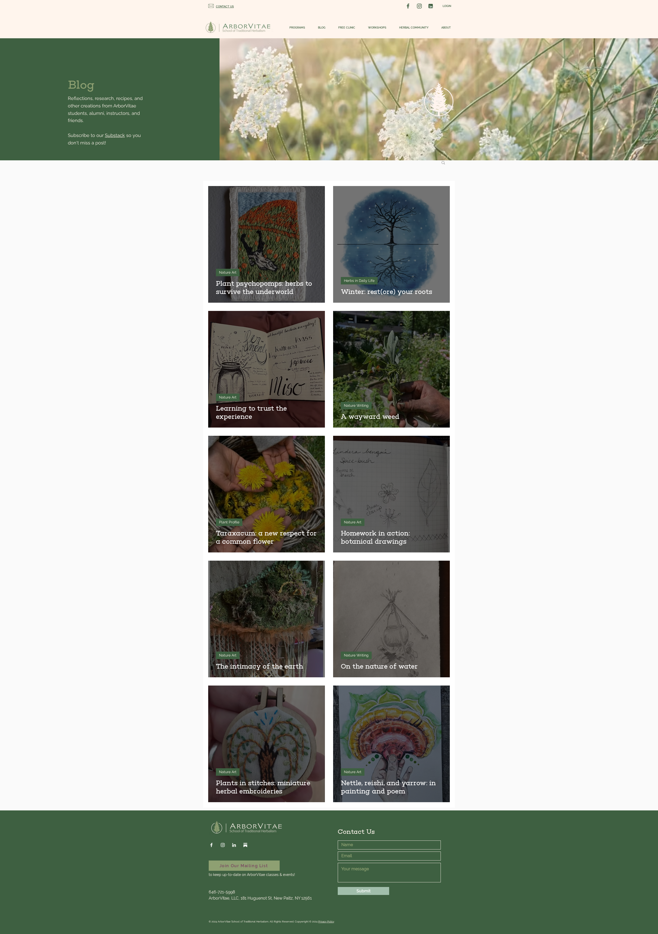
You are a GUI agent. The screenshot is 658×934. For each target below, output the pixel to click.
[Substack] (245, 845)
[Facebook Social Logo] (408, 6)
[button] (294, 27)
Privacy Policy (326, 921)
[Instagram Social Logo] (419, 6)
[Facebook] (211, 845)
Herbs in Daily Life (359, 281)
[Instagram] (222, 845)
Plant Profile (229, 522)
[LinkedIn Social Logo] (430, 6)
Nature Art (227, 272)
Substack (115, 135)
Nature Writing (356, 405)
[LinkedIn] (234, 845)
